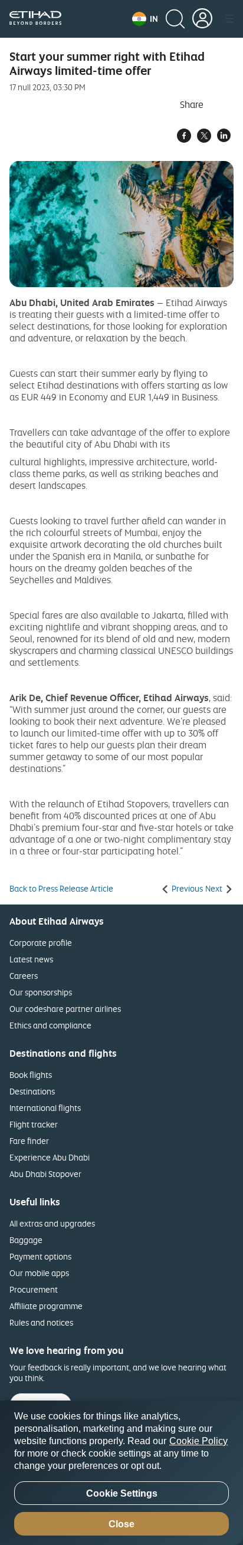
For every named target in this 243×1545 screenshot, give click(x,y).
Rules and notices (41, 1322)
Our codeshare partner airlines (65, 1008)
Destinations (32, 1091)
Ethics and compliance (50, 1025)
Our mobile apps (39, 1272)
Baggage (25, 1239)
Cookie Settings (121, 1493)
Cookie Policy (198, 1441)
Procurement (33, 1289)
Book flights (30, 1074)
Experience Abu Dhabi (49, 1157)
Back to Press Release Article (61, 888)
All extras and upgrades (52, 1223)
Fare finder (29, 1140)
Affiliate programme (46, 1305)
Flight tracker (33, 1124)
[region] (121, 1473)
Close (121, 1524)
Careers (23, 975)
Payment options (40, 1256)
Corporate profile (40, 942)
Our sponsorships (40, 992)
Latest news (31, 959)
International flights (45, 1107)
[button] (145, 19)
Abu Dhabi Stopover (45, 1173)
